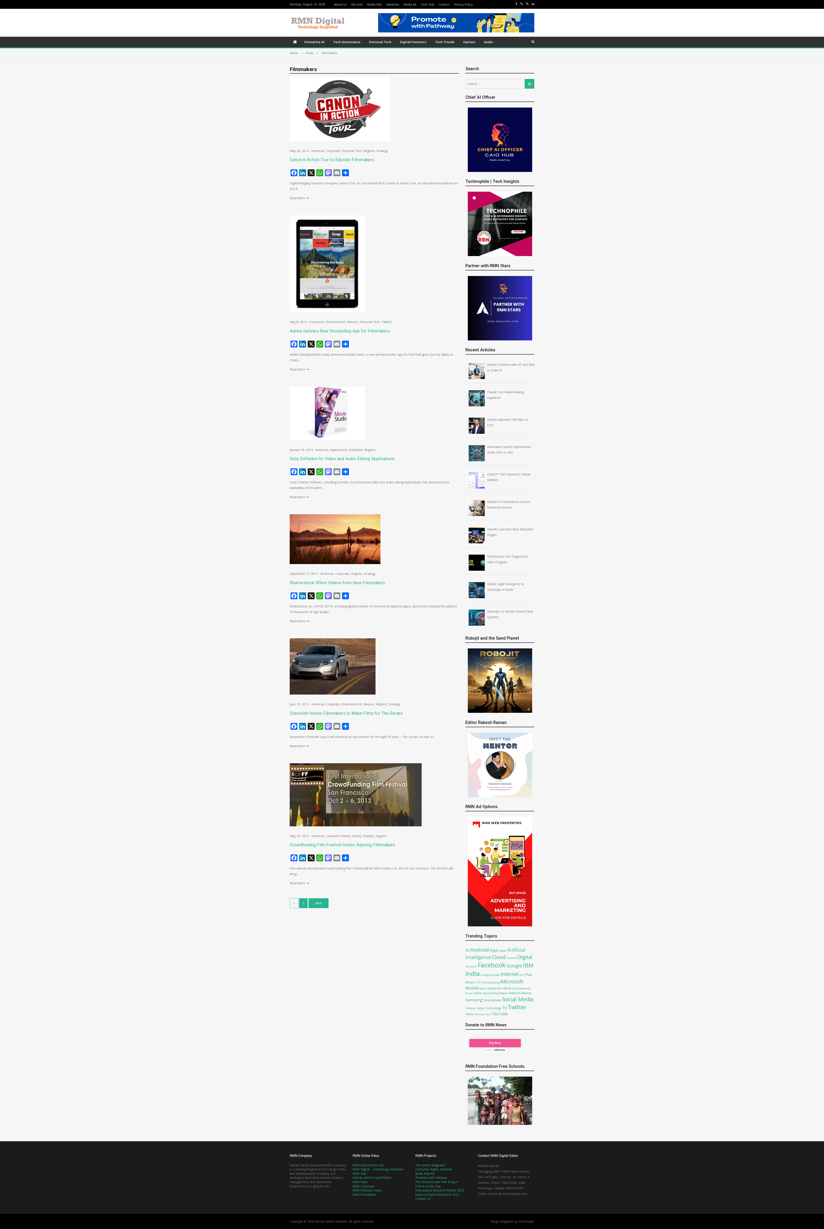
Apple (502, 951)
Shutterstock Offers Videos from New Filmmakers (337, 582)
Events (356, 836)
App (494, 950)
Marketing (493, 982)
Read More (297, 198)
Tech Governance (346, 42)
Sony (480, 1008)
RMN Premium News (367, 1190)
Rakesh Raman (520, 993)
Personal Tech (380, 42)
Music (482, 988)
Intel (497, 975)
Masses (352, 322)
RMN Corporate (364, 1186)
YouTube (500, 1013)
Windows (479, 1014)
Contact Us (423, 1199)
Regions (369, 151)
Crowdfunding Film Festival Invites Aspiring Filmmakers (342, 844)
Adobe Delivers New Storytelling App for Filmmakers (340, 331)
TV (504, 1007)
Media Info (374, 4)
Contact (444, 4)
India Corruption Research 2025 (437, 1195)
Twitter (517, 1007)
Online (477, 993)
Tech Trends (444, 42)
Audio (488, 42)
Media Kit (410, 4)
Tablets (386, 322)
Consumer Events (338, 836)
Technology (493, 1008)
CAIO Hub (427, 4)
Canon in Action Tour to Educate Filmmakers (332, 159)
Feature (368, 836)
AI (467, 950)
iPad (528, 974)
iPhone (470, 982)
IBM (528, 965)
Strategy (382, 151)
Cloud (499, 956)
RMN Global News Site (368, 1165)
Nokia (468, 993)
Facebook (492, 965)
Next (318, 903)
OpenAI (487, 993)
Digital (525, 957)
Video (469, 1014)
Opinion (469, 42)
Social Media (518, 999)
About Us (340, 4)
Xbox (488, 1014)
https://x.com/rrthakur (521, 3)
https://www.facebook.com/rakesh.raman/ (516, 3)
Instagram (487, 975)
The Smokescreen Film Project (436, 1182)
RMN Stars (360, 1182)
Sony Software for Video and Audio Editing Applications (342, 458)
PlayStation (500, 993)
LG (484, 982)
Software (470, 1008)
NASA (515, 988)
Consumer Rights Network (433, 1169)
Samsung (473, 999)
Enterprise (356, 450)
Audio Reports (425, 1173)
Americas (317, 151)
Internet (510, 974)
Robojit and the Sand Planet (372, 1178)
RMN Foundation (364, 1195)
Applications (338, 450)
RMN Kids (359, 1173)
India (472, 973)
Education (471, 966)
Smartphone (492, 1000)
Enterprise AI (314, 42)
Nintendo (525, 988)
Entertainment (335, 322)
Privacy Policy (463, 4)
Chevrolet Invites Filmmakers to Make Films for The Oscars (346, 713)
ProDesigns (526, 1221)
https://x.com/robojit (527, 3)
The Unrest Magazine (430, 1165)
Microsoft (512, 981)
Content (511, 958)
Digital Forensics (413, 42)
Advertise (392, 4)
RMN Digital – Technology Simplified (378, 1169)
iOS (522, 975)
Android (479, 949)
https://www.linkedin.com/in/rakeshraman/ (533, 3)
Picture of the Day (428, 1186)
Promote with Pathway (431, 1178)
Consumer (317, 322)
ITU (478, 982)
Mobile (472, 988)
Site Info (357, 4)
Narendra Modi (499, 988)
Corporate (333, 151)
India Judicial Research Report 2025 (439, 1190)
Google (514, 965)
